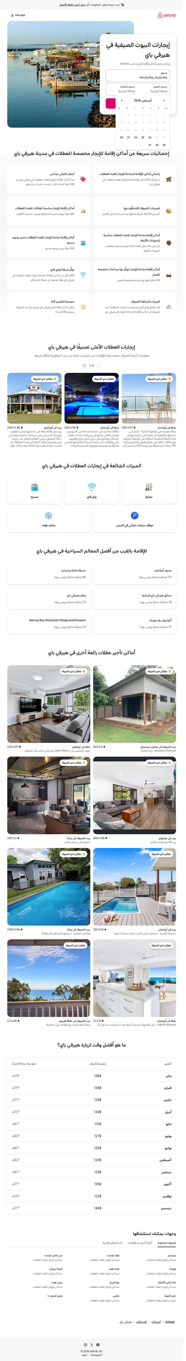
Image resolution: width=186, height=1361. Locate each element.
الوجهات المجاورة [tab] (167, 1242)
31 (150, 145)
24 (149, 137)
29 (164, 145)
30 (157, 145)
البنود (84, 1354)
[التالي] (85, 366)
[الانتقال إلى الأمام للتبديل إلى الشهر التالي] (122, 101)
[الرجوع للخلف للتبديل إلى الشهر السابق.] (164, 101)
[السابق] (99, 366)
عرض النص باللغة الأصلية (72, 4)
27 (128, 137)
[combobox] (138, 77)
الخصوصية (96, 1354)
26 (135, 137)
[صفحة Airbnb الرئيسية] (166, 15)
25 (142, 137)
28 (121, 137)
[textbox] (154, 91)
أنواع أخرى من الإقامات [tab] (140, 1242)
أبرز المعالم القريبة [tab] (112, 1242)
